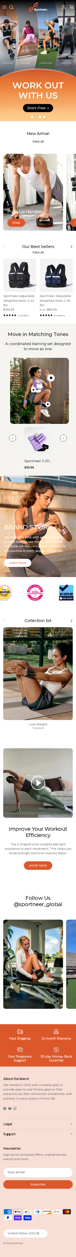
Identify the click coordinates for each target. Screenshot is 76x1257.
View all (38, 141)
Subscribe (38, 1184)
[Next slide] (63, 438)
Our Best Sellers (38, 246)
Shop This (38, 83)
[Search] (13, 7)
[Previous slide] (12, 438)
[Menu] (4, 7)
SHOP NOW (38, 865)
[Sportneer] (38, 7)
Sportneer (17, 1243)
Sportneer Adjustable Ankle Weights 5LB (38, 461)
